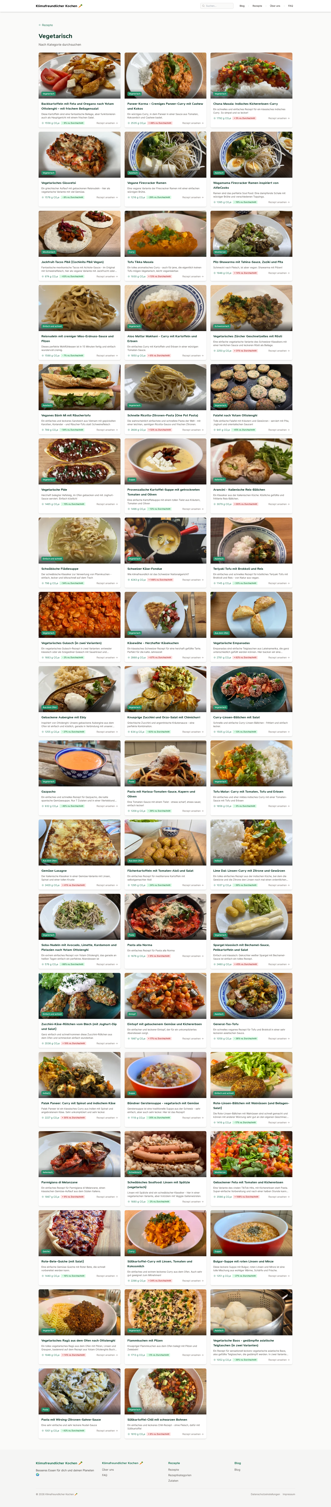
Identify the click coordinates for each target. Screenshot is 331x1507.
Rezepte (257, 5)
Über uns (275, 5)
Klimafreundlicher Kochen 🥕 (59, 6)
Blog (242, 5)
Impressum (289, 1494)
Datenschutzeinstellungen (265, 1494)
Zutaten (173, 1480)
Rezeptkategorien (179, 1475)
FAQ (290, 5)
